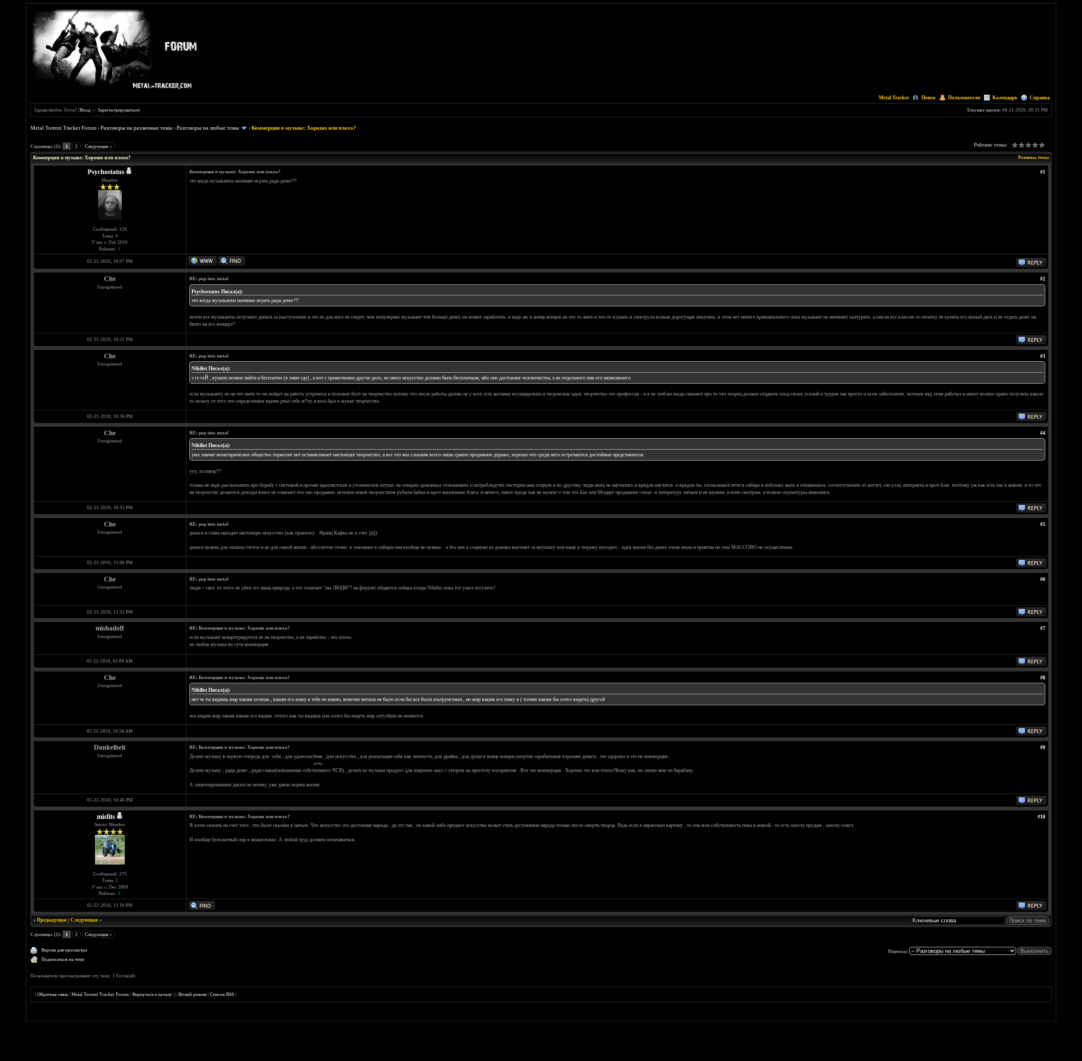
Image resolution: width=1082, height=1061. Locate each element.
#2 (1042, 279)
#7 (1042, 628)
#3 (1042, 356)
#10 (1041, 817)
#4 (1042, 433)
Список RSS (222, 994)
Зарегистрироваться (118, 109)
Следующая (84, 920)
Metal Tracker (894, 98)
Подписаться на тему (63, 959)
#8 (1042, 678)
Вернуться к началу (152, 994)
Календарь (1004, 98)
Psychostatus (105, 171)
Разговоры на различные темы (136, 128)
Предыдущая (52, 920)
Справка (1040, 98)
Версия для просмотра (64, 949)
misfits (106, 816)
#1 (1042, 172)
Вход (85, 109)
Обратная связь (52, 994)
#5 (1042, 524)
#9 (1042, 747)
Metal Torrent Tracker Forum (63, 128)
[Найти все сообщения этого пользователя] (231, 263)
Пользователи (964, 98)
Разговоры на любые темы (208, 128)
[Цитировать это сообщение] (1031, 265)
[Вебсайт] (202, 263)
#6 (1042, 579)
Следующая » (98, 146)
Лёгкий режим (192, 994)
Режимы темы (1033, 157)
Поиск (928, 98)
